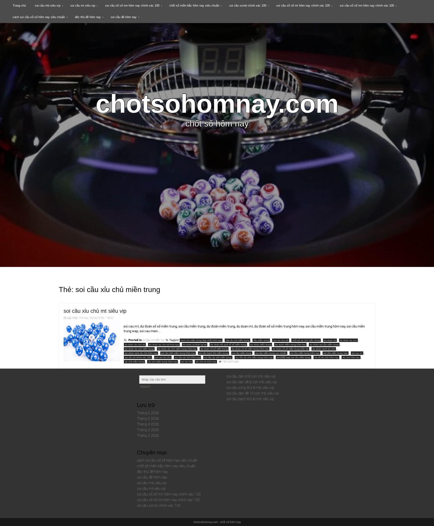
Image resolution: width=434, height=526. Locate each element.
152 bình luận (230, 361)
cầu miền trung (261, 340)
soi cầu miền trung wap (335, 353)
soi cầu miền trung (241, 353)
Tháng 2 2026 (148, 435)
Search (145, 386)
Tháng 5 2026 (148, 418)
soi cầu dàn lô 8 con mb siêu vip (251, 376)
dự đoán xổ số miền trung (214, 349)
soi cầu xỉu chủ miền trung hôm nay (254, 357)
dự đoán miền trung (260, 344)
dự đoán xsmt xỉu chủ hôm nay (141, 353)
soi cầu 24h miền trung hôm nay (178, 353)
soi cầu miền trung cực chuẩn (270, 353)
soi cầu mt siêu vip (82, 5)
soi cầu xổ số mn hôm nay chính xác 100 (132, 5)
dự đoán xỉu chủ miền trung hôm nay (177, 349)
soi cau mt (357, 353)
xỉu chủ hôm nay (351, 357)
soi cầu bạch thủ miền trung (213, 353)
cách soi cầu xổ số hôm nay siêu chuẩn (39, 17)
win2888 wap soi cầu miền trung (293, 357)
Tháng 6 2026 (148, 413)
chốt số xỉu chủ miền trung (306, 340)
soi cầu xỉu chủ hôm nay (187, 357)
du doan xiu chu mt (135, 344)
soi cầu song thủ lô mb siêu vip (250, 388)
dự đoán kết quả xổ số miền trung (228, 344)
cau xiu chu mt (280, 340)
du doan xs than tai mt (194, 344)
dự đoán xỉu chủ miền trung (139, 349)
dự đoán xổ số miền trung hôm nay (250, 349)
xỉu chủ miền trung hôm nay (162, 361)
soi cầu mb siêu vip (47, 5)
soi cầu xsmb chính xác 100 (247, 5)
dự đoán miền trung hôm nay (290, 344)
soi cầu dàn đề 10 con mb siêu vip (252, 393)
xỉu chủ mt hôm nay (206, 361)
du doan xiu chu (348, 340)
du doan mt (330, 340)
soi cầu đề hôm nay (124, 17)
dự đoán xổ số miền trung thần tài (290, 349)
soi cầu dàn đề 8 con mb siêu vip (251, 382)
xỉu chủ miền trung (134, 361)
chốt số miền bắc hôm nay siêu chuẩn (194, 5)
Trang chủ (19, 5)
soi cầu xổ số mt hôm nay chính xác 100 (303, 5)
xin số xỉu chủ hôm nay (326, 357)
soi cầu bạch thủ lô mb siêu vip (250, 399)
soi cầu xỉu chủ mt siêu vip (95, 311)
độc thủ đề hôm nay (88, 17)
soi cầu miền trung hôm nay (304, 353)
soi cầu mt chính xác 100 (138, 357)
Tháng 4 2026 (148, 424)
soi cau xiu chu (163, 357)
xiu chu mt (186, 361)
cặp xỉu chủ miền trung (237, 340)
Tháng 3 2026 (148, 430)
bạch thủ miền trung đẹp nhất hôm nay (201, 340)
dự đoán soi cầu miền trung (324, 344)
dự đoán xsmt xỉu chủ (323, 349)
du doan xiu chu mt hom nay (164, 344)
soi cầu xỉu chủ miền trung (217, 357)
